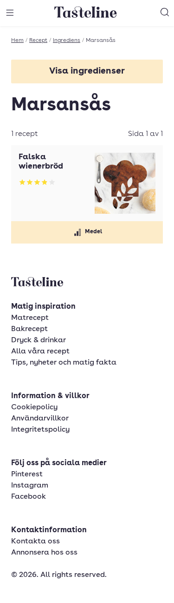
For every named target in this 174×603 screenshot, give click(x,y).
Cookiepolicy (34, 407)
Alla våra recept (40, 351)
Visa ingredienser (87, 71)
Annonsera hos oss (44, 552)
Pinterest (27, 474)
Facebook (28, 497)
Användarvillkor (40, 418)
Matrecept (30, 318)
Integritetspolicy (40, 430)
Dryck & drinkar (38, 340)
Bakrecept (29, 329)
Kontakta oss (35, 541)
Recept (38, 40)
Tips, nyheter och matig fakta (63, 362)
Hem (17, 40)
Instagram (29, 485)
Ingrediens (66, 40)
